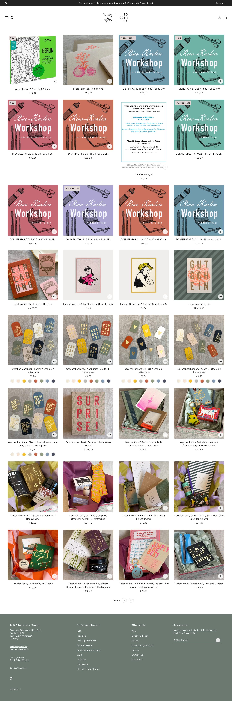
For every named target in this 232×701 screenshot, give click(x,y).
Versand (81, 659)
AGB (79, 655)
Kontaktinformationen (88, 669)
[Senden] (218, 640)
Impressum (82, 664)
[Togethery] (116, 17)
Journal (136, 650)
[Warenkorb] (225, 17)
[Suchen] (12, 17)
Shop (134, 631)
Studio (135, 640)
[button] (101, 600)
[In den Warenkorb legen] (54, 81)
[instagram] (6, 3)
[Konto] (219, 17)
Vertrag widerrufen (87, 640)
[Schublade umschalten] (6, 17)
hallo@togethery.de (18, 646)
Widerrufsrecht (85, 645)
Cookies (81, 636)
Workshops (137, 655)
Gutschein (137, 659)
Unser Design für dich (143, 645)
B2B (79, 631)
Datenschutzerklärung (88, 650)
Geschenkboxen (140, 636)
